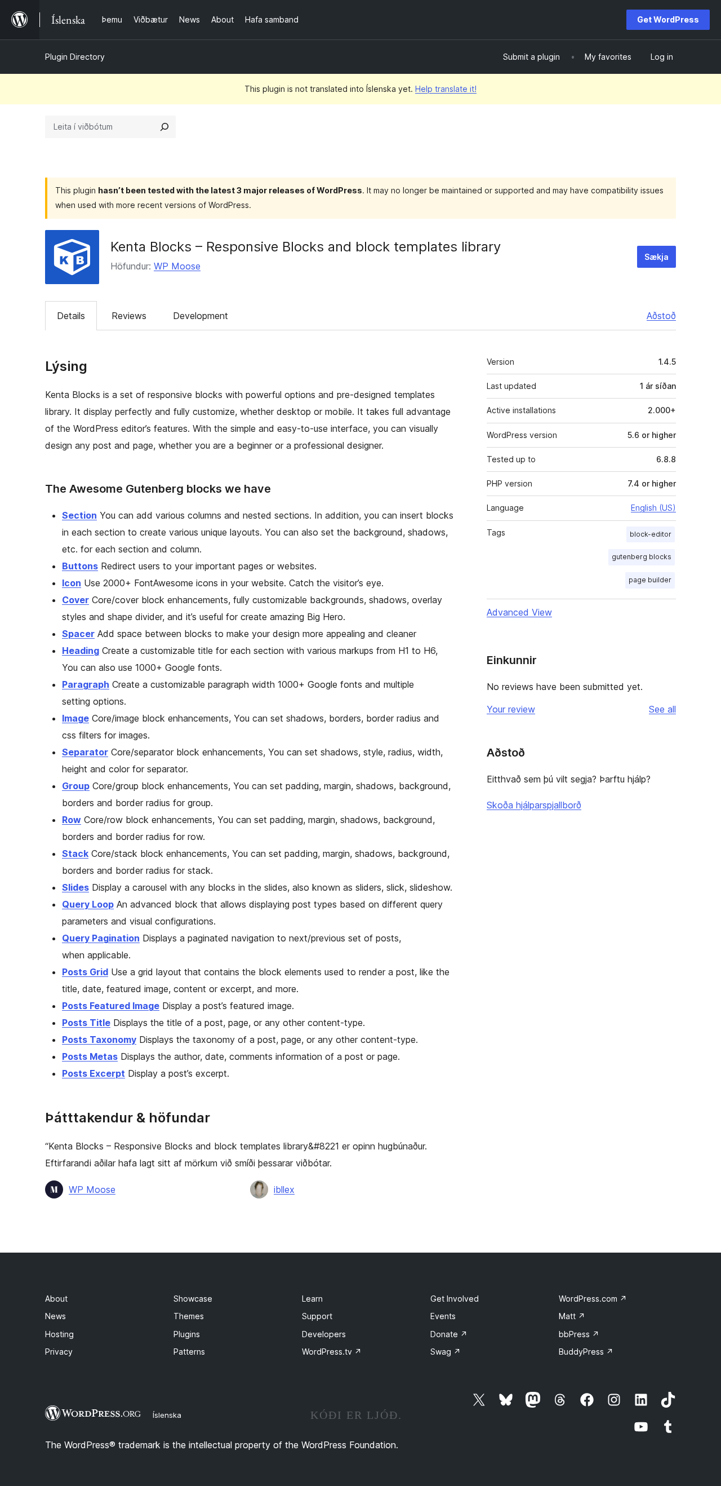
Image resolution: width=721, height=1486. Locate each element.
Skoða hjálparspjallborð (534, 805)
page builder (650, 580)
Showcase (192, 1298)
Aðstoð (661, 315)
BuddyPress (586, 1351)
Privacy (59, 1351)
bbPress (579, 1334)
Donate (449, 1334)
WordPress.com (593, 1298)
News (55, 1316)
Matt (572, 1316)
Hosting (59, 1334)
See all (662, 709)
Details (71, 315)
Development (200, 315)
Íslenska (167, 1414)
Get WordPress (668, 19)
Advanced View (519, 612)
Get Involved (454, 1298)
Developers (324, 1334)
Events (443, 1316)
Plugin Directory (75, 56)
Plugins (186, 1334)
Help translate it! (446, 89)
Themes (188, 1316)
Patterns (189, 1351)
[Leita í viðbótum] (164, 127)
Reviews (129, 315)
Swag (445, 1351)
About (56, 1298)
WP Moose (177, 266)
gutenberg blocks (641, 556)
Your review (511, 709)
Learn (312, 1298)
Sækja (656, 257)
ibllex (284, 1189)
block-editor (650, 534)
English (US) (653, 507)
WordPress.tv (332, 1351)
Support (317, 1316)
